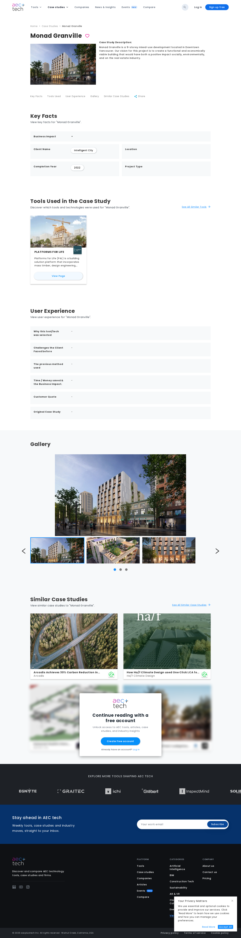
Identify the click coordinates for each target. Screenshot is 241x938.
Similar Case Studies (116, 96)
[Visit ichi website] (89, 791)
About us (208, 866)
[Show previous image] (23, 551)
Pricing (206, 878)
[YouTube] (21, 887)
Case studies (145, 872)
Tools (140, 866)
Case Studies (50, 26)
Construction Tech (182, 881)
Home (34, 26)
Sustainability (178, 887)
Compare (143, 897)
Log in (198, 7)
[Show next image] (217, 551)
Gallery (94, 96)
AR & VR (175, 894)
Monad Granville (72, 26)
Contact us (209, 872)
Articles (142, 884)
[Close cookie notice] (232, 901)
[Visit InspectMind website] (170, 791)
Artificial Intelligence (177, 867)
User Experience (75, 96)
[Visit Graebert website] (126, 791)
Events (144, 890)
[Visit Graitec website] (47, 791)
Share (141, 96)
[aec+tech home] (18, 7)
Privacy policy (170, 933)
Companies (144, 878)
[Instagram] (28, 887)
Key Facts (36, 96)
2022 (77, 167)
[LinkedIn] (14, 887)
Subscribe (217, 824)
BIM (172, 875)
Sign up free (217, 7)
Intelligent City (83, 150)
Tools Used (54, 96)
